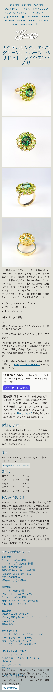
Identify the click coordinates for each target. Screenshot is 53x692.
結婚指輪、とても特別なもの (16, 573)
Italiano (32, 20)
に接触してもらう (24, 413)
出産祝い (6, 661)
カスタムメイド (40, 12)
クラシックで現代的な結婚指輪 (17, 563)
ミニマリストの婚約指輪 (14, 597)
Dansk (14, 24)
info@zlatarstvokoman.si (16, 465)
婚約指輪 (26, 4)
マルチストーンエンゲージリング (19, 593)
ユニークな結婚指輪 (12, 566)
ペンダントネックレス (13, 654)
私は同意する (10, 687)
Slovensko (33, 16)
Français (21, 20)
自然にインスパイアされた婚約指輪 (20, 600)
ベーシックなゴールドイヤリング (19, 637)
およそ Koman (11, 16)
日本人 (38, 24)
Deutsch (9, 20)
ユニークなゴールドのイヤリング (19, 644)
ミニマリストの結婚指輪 (14, 560)
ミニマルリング (10, 620)
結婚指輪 (14, 4)
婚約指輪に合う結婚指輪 (14, 580)
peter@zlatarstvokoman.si (26, 364)
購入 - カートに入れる (16, 387)
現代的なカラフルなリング (15, 614)
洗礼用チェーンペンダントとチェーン (21, 657)
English (45, 16)
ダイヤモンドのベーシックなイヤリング (22, 634)
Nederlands (26, 24)
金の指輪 (38, 4)
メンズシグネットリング (17, 12)
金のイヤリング (12, 8)
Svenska (43, 20)
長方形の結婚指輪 (11, 577)
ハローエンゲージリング (14, 603)
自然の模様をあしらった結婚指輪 (19, 570)
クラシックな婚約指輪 (13, 590)
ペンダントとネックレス (35, 8)
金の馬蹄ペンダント (12, 664)
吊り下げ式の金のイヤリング (16, 641)
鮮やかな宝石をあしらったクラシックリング (24, 617)
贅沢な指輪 (7, 624)
